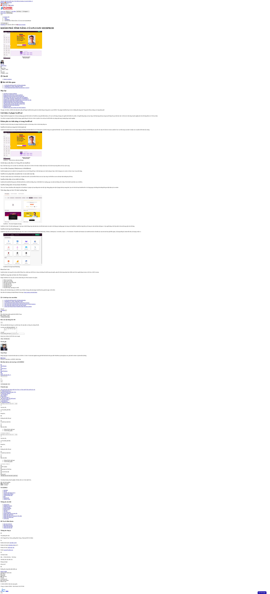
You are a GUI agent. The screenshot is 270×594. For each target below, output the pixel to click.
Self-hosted (13, 398)
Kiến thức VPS (12, 392)
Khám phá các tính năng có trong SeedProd (13, 94)
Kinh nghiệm (3, 396)
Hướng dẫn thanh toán (8, 517)
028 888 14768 (13, 542)
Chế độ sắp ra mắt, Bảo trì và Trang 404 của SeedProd (15, 97)
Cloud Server (6, 504)
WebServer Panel (6, 402)
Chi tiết (2, 332)
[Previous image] (4, 376)
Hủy (2, 338)
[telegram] (7, 591)
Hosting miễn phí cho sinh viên (10, 513)
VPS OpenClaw (7, 512)
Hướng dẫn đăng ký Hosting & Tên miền (12, 516)
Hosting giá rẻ (6, 509)
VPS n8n (5, 511)
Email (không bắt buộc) (6, 333)
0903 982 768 (11, 547)
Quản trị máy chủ (7, 398)
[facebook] (1, 591)
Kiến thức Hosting (5, 392)
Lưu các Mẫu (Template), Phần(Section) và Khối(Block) (15, 98)
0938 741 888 (4, 571)
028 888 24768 (11, 545)
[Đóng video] (2, 381)
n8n (2, 398)
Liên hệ (5, 491)
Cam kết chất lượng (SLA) (9, 492)
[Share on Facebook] (1, 310)
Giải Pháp (19, 11)
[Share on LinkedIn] (4, 310)
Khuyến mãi (6, 497)
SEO (2, 394)
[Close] (2, 322)
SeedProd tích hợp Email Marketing (11, 105)
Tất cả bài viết (4, 389)
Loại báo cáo (3, 327)
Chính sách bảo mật (7, 527)
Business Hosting (7, 508)
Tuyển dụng (6, 518)
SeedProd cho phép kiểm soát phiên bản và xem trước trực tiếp (17, 100)
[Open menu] (2, 14)
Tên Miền (13, 11)
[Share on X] (2, 310)
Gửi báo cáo (6, 338)
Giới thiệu (5, 490)
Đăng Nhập (3, 13)
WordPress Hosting (7, 505)
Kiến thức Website (6, 393)
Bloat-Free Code (7, 106)
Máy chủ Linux (5, 397)
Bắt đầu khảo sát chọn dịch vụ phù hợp (9, 475)
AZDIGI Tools (6, 499)
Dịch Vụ (8, 11)
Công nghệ (23, 389)
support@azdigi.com (8, 550)
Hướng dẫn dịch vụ (6, 390)
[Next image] (6, 376)
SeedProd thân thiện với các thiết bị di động (13, 101)
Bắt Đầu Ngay (9, 13)
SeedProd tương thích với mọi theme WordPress (14, 102)
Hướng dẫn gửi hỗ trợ (8, 514)
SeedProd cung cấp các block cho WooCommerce (14, 107)
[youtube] (6, 591)
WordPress (3, 24)
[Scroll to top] (2, 592)
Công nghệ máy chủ (30, 389)
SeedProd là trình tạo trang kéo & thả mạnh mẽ (13, 96)
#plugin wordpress (7, 79)
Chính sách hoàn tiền (8, 526)
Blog (4, 496)
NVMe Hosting (6, 507)
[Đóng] (16, 403)
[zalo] (4, 591)
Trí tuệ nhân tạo (4, 401)
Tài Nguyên (25, 11)
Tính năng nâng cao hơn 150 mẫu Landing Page (14, 103)
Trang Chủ (3, 11)
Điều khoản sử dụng (7, 525)
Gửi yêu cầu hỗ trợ (7, 524)
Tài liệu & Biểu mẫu (7, 495)
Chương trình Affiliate (8, 494)
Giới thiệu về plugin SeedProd (10, 93)
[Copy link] (6, 310)
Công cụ (19, 389)
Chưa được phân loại (12, 389)
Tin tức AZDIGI (5, 399)
